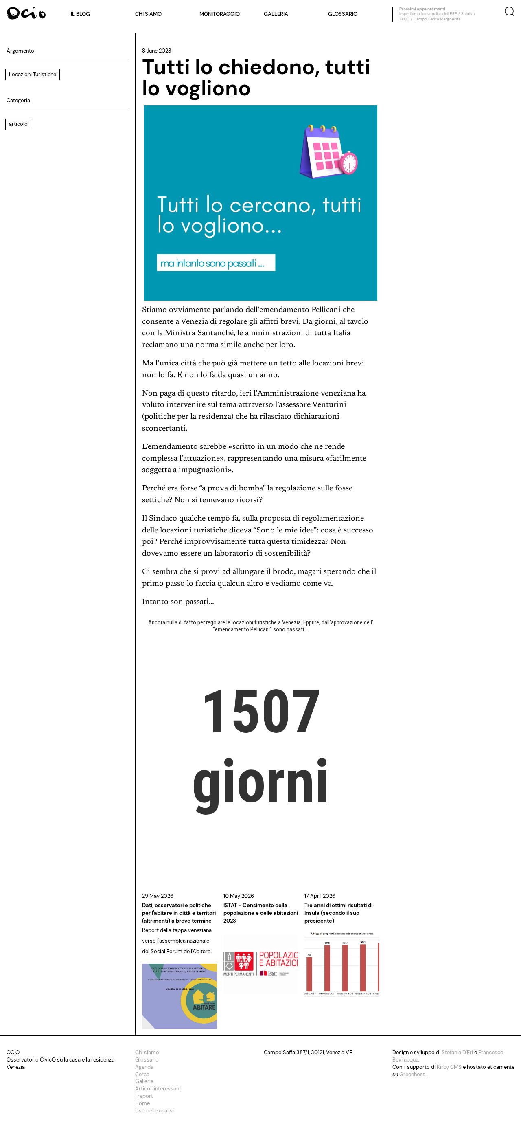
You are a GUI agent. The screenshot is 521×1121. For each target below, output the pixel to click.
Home (142, 1103)
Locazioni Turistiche (32, 74)
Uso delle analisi (154, 1110)
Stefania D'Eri (458, 1052)
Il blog (80, 14)
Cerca (142, 1074)
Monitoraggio (219, 14)
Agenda (144, 1067)
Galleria (276, 14)
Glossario (342, 14)
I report (144, 1095)
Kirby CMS (450, 1067)
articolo (18, 124)
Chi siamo (148, 14)
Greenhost (412, 1074)
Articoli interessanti (158, 1088)
